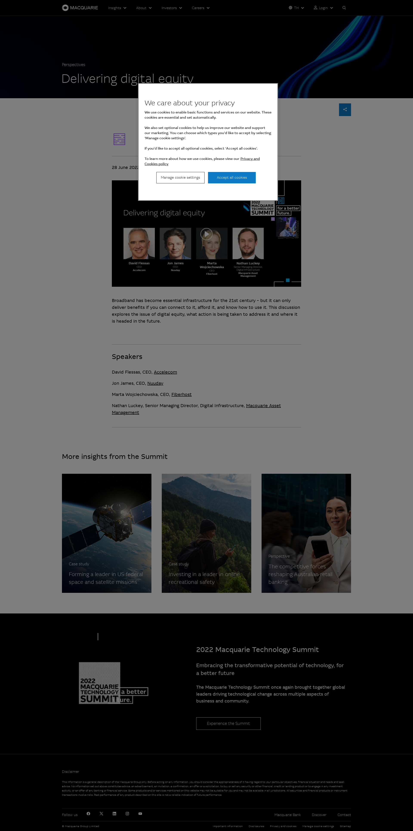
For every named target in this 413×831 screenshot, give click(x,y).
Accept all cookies (232, 177)
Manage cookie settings (180, 177)
